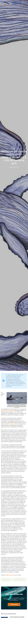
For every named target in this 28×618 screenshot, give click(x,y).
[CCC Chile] (11, 3)
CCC (10, 167)
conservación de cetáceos (19, 579)
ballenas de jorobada (7, 410)
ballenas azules (13, 424)
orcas (14, 412)
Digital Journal (10, 575)
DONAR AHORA (14, 604)
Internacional (14, 148)
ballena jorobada (6, 579)
